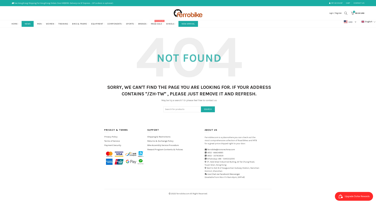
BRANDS (143, 22)
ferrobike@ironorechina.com (221, 149)
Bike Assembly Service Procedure (163, 145)
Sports (130, 24)
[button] (368, 22)
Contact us (359, 3)
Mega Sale (157, 22)
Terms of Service (112, 141)
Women (50, 24)
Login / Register (335, 13)
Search (208, 109)
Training (63, 24)
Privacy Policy (111, 137)
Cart (348, 3)
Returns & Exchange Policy (160, 141)
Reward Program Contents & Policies (165, 149)
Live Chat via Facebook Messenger (223, 174)
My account (337, 3)
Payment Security (112, 145)
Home (14, 24)
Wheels (170, 24)
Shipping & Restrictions (159, 137)
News (28, 24)
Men (39, 24)
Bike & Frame (79, 24)
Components (114, 24)
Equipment (97, 24)
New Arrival (188, 24)
